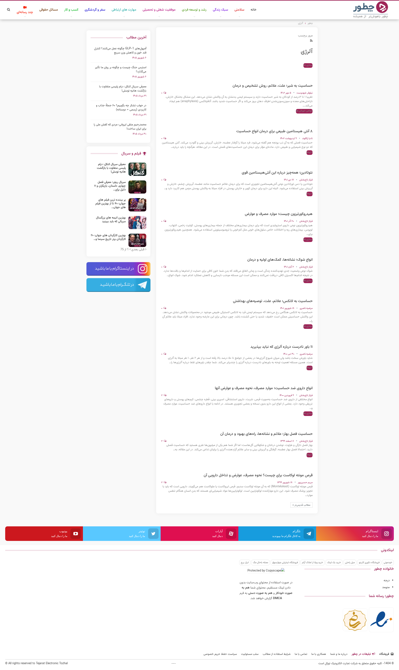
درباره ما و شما (338, 654)
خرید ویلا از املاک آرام (312, 562)
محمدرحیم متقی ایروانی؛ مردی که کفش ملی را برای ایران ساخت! (120, 126)
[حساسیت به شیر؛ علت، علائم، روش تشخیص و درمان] (304, 73)
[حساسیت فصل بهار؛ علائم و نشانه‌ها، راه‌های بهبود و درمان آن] (304, 422)
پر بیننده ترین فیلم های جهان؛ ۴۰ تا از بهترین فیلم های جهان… (110, 204)
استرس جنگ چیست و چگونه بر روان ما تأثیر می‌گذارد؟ (120, 69)
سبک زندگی (220, 9)
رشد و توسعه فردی (194, 9)
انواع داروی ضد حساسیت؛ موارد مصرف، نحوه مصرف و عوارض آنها (264, 388)
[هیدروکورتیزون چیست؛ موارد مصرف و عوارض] (304, 202)
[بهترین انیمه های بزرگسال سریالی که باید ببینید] (137, 222)
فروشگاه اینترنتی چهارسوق (285, 562)
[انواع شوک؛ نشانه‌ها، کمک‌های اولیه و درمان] (304, 247)
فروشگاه (384, 654)
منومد (386, 587)
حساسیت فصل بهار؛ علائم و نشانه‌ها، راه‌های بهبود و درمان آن (266, 434)
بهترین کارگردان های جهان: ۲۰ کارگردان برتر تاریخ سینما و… (108, 237)
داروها (310, 152)
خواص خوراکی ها (304, 111)
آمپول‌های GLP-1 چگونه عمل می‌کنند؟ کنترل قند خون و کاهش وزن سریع (120, 50)
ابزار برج (245, 562)
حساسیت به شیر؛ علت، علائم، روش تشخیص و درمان (273, 86)
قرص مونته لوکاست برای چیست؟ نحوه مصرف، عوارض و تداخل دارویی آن (258, 475)
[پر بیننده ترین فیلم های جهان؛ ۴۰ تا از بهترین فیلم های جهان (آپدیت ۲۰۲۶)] (137, 204)
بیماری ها (308, 65)
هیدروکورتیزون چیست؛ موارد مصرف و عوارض (279, 214)
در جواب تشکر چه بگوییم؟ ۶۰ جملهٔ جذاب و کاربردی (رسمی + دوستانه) (121, 107)
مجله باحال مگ (260, 562)
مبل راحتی (350, 562)
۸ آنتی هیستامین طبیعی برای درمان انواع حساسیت (274, 131)
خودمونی (388, 562)
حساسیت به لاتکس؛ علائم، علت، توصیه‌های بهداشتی (273, 301)
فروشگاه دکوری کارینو (369, 562)
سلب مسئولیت (250, 654)
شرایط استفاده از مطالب (277, 654)
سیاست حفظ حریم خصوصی (220, 654)
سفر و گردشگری (95, 9)
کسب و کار (71, 9)
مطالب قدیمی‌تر (302, 505)
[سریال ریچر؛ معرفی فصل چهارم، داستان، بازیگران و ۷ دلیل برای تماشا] (137, 187)
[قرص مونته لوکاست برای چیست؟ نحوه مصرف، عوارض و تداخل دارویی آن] (304, 463)
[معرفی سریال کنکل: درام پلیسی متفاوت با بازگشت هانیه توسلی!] (137, 169)
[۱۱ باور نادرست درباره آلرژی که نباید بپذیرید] (304, 335)
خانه (253, 9)
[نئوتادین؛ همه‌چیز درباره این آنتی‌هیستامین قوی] (304, 160)
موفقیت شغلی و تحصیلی (159, 9)
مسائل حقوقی (48, 9)
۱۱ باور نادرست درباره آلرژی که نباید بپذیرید (281, 347)
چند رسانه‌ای (25, 12)
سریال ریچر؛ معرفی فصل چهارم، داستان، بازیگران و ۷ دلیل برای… (110, 186)
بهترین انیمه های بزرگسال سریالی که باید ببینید (111, 220)
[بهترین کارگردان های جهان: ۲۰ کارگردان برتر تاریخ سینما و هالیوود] (137, 240)
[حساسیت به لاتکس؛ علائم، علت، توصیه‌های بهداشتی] (304, 289)
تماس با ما (301, 654)
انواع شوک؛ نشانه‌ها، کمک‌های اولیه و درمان (280, 260)
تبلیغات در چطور (361, 654)
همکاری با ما (318, 654)
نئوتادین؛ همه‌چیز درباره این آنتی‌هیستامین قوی (277, 173)
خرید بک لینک (334, 562)
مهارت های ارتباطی (124, 9)
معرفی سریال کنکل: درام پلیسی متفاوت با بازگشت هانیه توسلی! (122, 88)
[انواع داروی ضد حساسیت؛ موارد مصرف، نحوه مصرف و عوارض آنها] (304, 376)
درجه (387, 580)
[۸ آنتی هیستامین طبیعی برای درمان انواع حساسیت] (304, 119)
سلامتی (239, 9)
